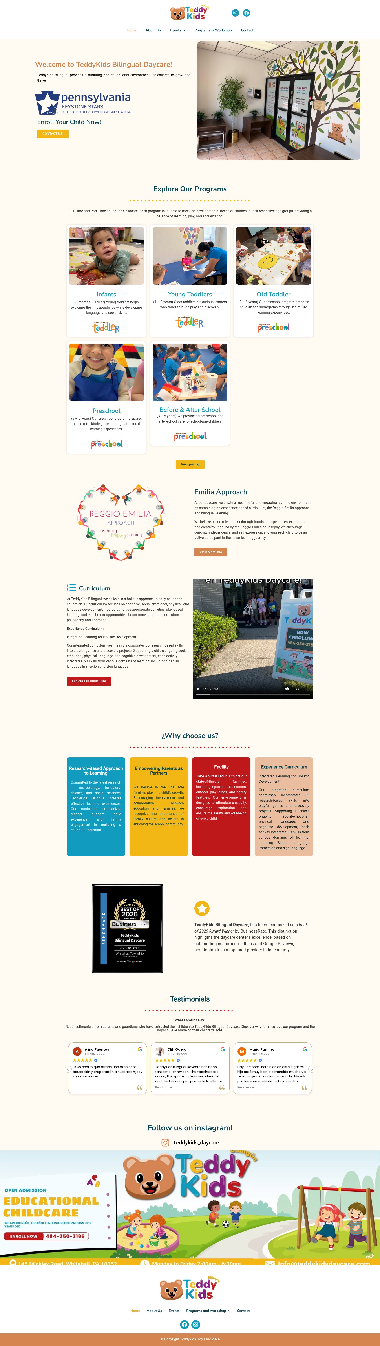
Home (131, 30)
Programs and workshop (206, 1310)
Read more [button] (163, 1088)
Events (174, 1310)
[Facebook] (246, 13)
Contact (247, 30)
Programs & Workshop (213, 30)
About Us (153, 30)
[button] (178, 30)
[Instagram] (235, 13)
